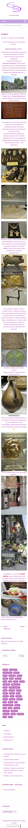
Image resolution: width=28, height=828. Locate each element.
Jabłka (15, 681)
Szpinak (17, 705)
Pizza (12, 696)
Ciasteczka (12, 675)
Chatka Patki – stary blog (13, 785)
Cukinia (19, 675)
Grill (10, 681)
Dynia (5, 681)
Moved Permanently (9, 790)
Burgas (22, 626)
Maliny (5, 687)
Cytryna (5, 678)
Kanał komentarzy (9, 737)
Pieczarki (6, 696)
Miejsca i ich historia (11, 25)
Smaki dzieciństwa (8, 705)
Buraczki (16, 672)
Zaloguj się (7, 730)
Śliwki (10, 717)
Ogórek (5, 693)
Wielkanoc (6, 714)
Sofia (14, 619)
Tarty (5, 708)
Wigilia (13, 714)
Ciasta (5, 675)
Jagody (22, 681)
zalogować (11, 641)
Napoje (18, 690)
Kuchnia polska (15, 684)
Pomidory (18, 696)
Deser (11, 678)
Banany (5, 669)
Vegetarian (6, 711)
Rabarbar (19, 699)
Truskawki (16, 708)
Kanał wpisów (8, 734)
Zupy (5, 717)
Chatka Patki (16, 821)
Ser (16, 702)
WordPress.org (8, 740)
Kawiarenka (6, 684)
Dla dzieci (18, 678)
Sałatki (10, 702)
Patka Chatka (20, 38)
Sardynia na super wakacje (11, 759)
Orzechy (12, 693)
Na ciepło (11, 690)
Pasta (18, 693)
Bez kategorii (13, 669)
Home (3, 25)
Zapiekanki (20, 714)
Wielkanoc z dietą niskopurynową (13, 776)
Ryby (5, 702)
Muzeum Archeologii (7, 619)
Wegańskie (14, 711)
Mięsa (5, 690)
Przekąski (12, 699)
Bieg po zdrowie (7, 672)
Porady (5, 699)
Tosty (10, 708)
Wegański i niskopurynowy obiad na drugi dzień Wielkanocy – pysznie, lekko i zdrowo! (14, 770)
